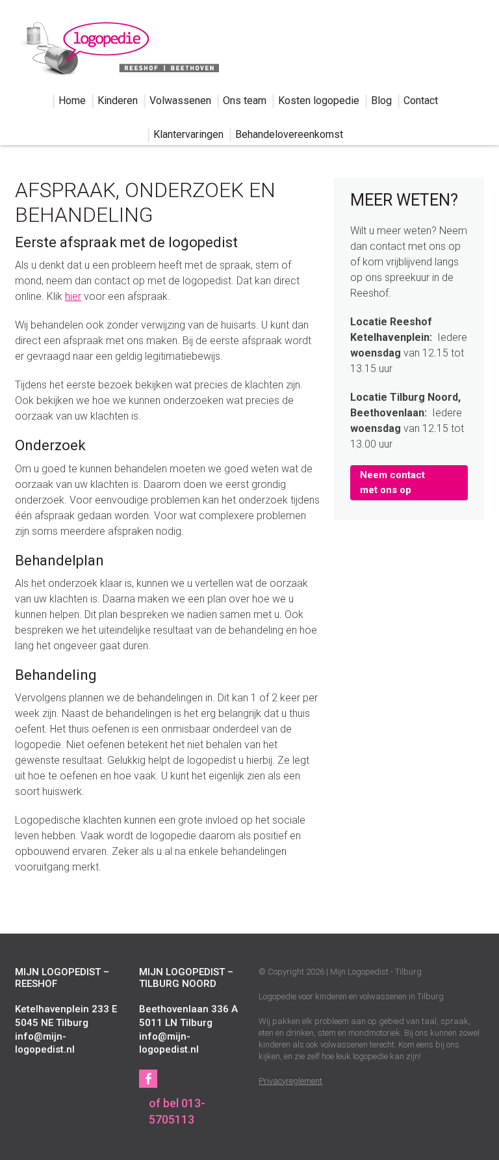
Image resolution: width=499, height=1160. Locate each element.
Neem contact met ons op (392, 482)
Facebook (148, 1079)
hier (73, 296)
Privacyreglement (290, 1081)
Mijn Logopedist (117, 46)
